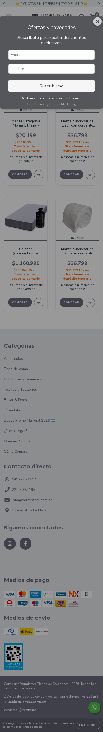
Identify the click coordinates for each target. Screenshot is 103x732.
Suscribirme (51, 86)
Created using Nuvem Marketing (51, 104)
